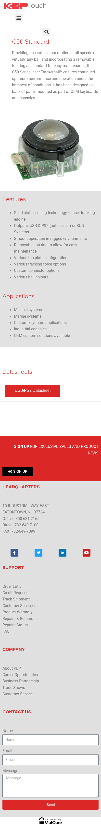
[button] (19, 18)
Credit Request (14, 593)
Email (7, 751)
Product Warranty (17, 612)
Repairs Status (15, 625)
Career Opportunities (20, 675)
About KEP (11, 668)
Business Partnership (20, 681)
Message (10, 771)
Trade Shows (13, 688)
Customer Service (17, 694)
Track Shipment (16, 599)
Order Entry (12, 586)
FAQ (6, 631)
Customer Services (18, 606)
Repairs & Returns (17, 619)
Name (7, 731)
